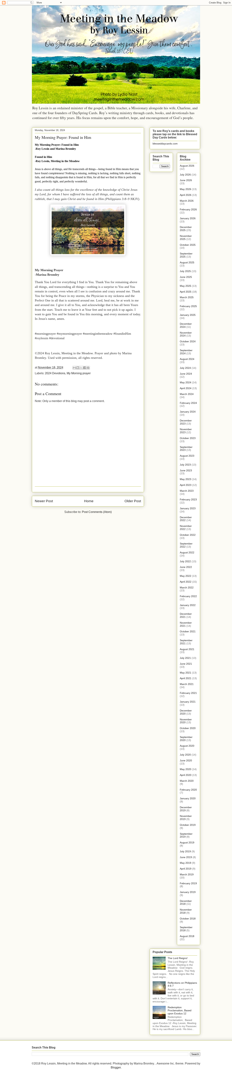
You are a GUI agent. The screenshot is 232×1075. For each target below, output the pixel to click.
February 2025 (188, 306)
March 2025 (187, 297)
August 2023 (187, 455)
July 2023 (185, 464)
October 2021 (188, 631)
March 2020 (187, 780)
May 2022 (185, 575)
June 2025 (186, 277)
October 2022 (188, 534)
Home (89, 501)
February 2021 (188, 692)
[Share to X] (81, 368)
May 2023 (185, 479)
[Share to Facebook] (84, 368)
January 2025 (188, 314)
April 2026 (185, 194)
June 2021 (186, 663)
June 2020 (186, 760)
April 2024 (185, 388)
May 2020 (185, 769)
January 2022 (188, 605)
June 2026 (186, 180)
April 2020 (185, 775)
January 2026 (188, 218)
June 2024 (186, 373)
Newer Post (44, 501)
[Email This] (74, 368)
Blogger (116, 1067)
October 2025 (188, 244)
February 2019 (188, 883)
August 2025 (187, 262)
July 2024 (185, 367)
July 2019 (185, 851)
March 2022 (187, 587)
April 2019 (185, 868)
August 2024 (187, 359)
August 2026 (187, 165)
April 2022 (185, 581)
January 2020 (188, 798)
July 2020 (185, 754)
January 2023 (188, 508)
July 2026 (185, 174)
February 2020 (188, 789)
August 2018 (187, 936)
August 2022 (187, 552)
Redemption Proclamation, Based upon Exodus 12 (179, 1010)
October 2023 (188, 438)
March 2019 (187, 874)
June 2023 (186, 470)
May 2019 (185, 862)
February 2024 (188, 402)
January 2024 (188, 411)
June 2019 (186, 857)
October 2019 (188, 824)
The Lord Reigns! (178, 958)
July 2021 (185, 657)
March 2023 (187, 490)
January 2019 (188, 892)
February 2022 (188, 596)
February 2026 (188, 209)
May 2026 (185, 189)
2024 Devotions (55, 373)
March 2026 (187, 200)
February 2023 (188, 499)
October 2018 (188, 918)
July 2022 (185, 561)
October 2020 (188, 728)
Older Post (133, 501)
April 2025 (185, 291)
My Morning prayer (79, 373)
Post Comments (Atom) (97, 511)
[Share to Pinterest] (88, 368)
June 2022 (186, 567)
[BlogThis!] (78, 368)
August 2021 (187, 649)
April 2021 (185, 678)
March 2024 (187, 394)
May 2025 (185, 285)
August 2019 (187, 842)
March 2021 (187, 684)
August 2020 (187, 745)
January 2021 (188, 701)
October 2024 (188, 341)
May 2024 (185, 382)
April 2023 (185, 485)
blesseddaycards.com (165, 143)
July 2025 (185, 271)
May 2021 (185, 672)
